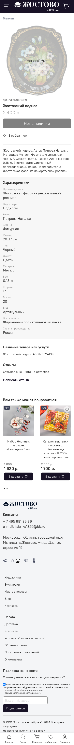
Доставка (11, 624)
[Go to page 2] (7, 488)
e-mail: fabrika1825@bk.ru (24, 526)
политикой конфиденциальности (23, 690)
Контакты (11, 606)
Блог (8, 599)
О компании (13, 659)
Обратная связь (16, 645)
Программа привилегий (22, 652)
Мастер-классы (16, 591)
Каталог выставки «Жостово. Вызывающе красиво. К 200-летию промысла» (55, 449)
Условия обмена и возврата (24, 638)
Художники (13, 577)
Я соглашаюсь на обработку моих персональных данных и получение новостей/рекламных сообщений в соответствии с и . (36, 688)
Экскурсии (12, 584)
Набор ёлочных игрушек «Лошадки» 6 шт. (18, 445)
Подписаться (15, 708)
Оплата (10, 617)
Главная (8, 18)
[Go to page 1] (4, 488)
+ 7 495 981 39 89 (17, 521)
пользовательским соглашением (22, 693)
